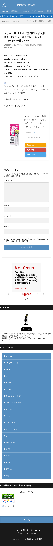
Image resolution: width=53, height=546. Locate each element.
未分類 (8, 462)
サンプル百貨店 (11, 423)
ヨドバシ (9, 456)
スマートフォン (11, 429)
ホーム (15, 530)
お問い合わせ (26, 530)
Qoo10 (8, 389)
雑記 (7, 476)
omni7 (40, 11)
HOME (6, 21)
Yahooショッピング (35, 154)
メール (7, 216)
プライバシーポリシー (26, 533)
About (38, 530)
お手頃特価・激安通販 (33, 539)
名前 (6, 205)
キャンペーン (10, 409)
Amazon (5, 11)
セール (8, 436)
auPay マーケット (12, 363)
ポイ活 (8, 449)
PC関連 (8, 383)
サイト (6, 226)
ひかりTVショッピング (14, 403)
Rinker (33, 132)
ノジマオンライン (12, 442)
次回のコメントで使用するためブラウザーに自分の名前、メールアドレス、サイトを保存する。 (26, 240)
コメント (8, 180)
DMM (8, 369)
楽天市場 (14, 11)
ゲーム (8, 416)
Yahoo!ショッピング (27, 11)
